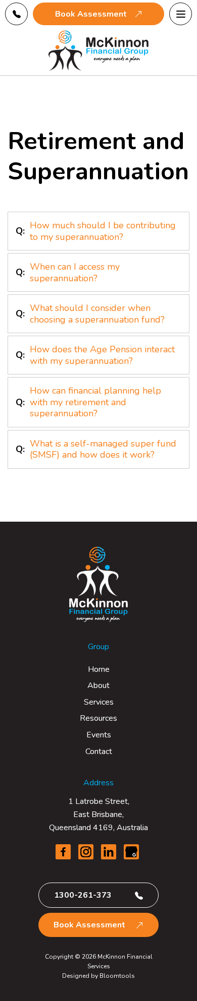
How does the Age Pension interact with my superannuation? (102, 355)
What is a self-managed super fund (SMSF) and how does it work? (103, 449)
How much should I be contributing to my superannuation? (103, 231)
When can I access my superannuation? (75, 272)
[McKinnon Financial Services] (98, 50)
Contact (98, 751)
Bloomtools (117, 976)
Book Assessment (91, 14)
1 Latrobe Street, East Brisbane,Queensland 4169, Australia (98, 814)
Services (99, 702)
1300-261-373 (16, 14)
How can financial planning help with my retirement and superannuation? (95, 402)
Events (98, 734)
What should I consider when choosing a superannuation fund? (97, 314)
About (98, 685)
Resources (98, 718)
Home (99, 669)
